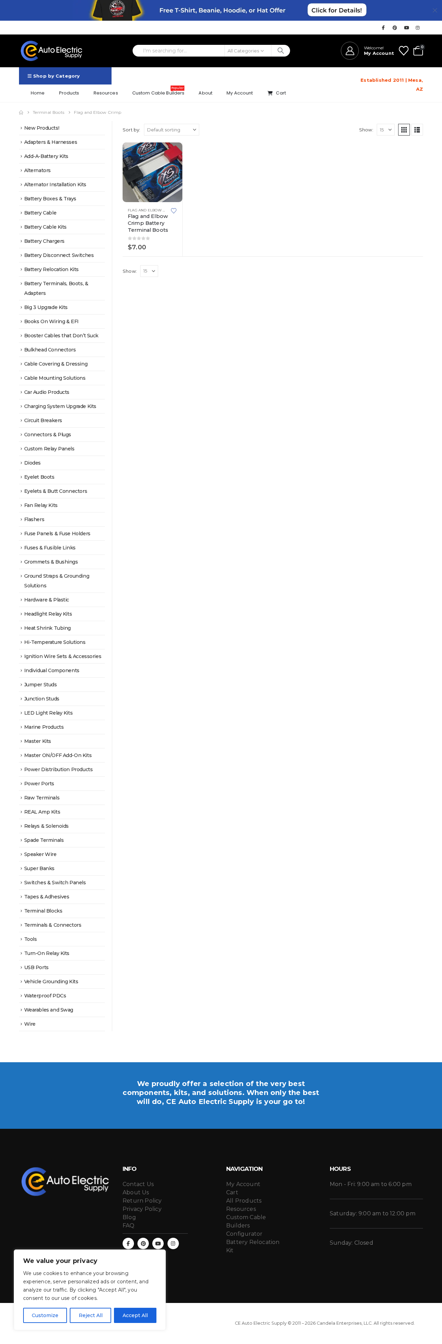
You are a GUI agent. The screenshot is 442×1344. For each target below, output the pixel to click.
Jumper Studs (40, 684)
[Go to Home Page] (21, 112)
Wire (30, 1024)
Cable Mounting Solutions (55, 378)
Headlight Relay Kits (48, 614)
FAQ (129, 1225)
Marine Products (44, 727)
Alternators (37, 170)
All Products (243, 1200)
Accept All (135, 1315)
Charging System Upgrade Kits (60, 406)
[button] (404, 130)
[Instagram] (418, 27)
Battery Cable (40, 213)
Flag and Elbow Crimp (151, 210)
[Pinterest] (395, 27)
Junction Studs (41, 699)
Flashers (34, 519)
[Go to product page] (152, 172)
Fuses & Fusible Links (50, 548)
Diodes (32, 463)
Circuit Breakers (43, 420)
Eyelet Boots (39, 477)
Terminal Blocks (43, 911)
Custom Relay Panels (49, 449)
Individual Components (51, 670)
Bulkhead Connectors (50, 350)
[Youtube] (406, 27)
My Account (240, 93)
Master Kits (37, 741)
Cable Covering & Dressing (56, 364)
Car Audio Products (46, 392)
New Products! (41, 128)
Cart (281, 93)
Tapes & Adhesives (46, 897)
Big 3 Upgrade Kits (46, 307)
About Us (136, 1192)
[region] (90, 1290)
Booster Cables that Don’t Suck (61, 335)
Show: (366, 129)
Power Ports (39, 783)
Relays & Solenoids (46, 826)
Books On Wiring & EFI (51, 321)
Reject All (91, 1315)
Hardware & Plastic (46, 600)
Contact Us (138, 1184)
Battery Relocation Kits (51, 269)
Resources (106, 93)
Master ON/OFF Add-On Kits (58, 755)
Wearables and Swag (48, 1010)
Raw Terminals (42, 798)
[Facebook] (383, 27)
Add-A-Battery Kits (46, 156)
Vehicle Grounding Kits (51, 981)
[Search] (280, 51)
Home (38, 93)
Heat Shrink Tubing (47, 628)
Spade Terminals (44, 840)
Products (69, 93)
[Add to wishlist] (173, 210)
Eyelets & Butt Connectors (55, 491)
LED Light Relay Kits (48, 713)
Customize (45, 1315)
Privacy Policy (142, 1209)
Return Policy (142, 1200)
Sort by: (132, 129)
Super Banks (39, 868)
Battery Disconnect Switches (59, 255)
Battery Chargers (44, 241)
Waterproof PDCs (45, 996)
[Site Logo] (52, 51)
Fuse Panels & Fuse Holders (57, 533)
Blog (129, 1217)
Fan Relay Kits (41, 505)
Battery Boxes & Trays (50, 199)
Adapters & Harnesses (50, 142)
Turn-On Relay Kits (46, 953)
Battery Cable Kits (45, 227)
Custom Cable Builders (158, 91)
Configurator (244, 1234)
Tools (30, 939)
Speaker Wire (40, 854)
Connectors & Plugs (47, 434)
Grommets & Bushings (51, 562)
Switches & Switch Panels (55, 882)
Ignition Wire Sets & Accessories (63, 656)
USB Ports (36, 967)
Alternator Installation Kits (55, 184)
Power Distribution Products (58, 769)
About (205, 93)
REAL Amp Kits (42, 812)
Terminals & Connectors (52, 925)
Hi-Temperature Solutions (55, 642)
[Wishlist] (404, 51)
